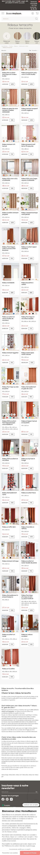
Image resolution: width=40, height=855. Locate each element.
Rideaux (16, 46)
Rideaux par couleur (23, 46)
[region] (20, 37)
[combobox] (35, 50)
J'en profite (22, 2)
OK (36, 792)
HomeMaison (5, 46)
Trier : (30, 50)
